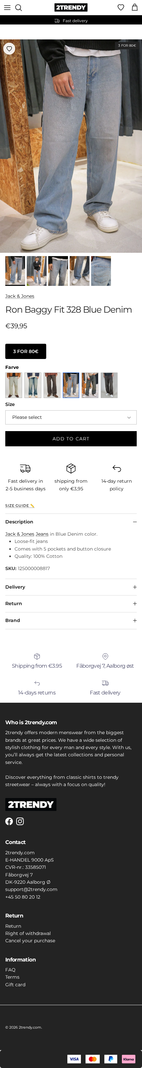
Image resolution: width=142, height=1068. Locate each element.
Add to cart (71, 439)
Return (13, 603)
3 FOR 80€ (25, 351)
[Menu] (7, 7)
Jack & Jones (19, 296)
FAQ (10, 970)
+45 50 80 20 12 (22, 897)
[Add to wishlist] (9, 49)
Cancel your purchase (30, 941)
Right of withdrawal (28, 933)
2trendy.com (30, 1027)
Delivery (15, 587)
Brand (12, 620)
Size (10, 404)
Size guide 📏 (20, 506)
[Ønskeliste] (121, 7)
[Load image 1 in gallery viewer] (71, 146)
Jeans (42, 534)
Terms (12, 977)
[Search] (22, 7)
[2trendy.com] (71, 7)
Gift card (15, 985)
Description (19, 522)
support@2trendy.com (31, 889)
